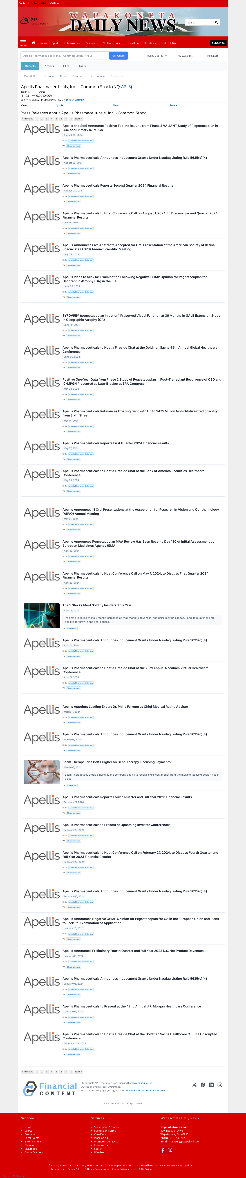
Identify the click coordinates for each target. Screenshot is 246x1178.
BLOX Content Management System (169, 1165)
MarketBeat (72, 628)
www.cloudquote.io (141, 1083)
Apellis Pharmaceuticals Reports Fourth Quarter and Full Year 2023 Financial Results (127, 797)
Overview (48, 76)
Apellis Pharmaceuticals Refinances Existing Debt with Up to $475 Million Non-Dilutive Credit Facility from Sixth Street (140, 413)
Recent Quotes (154, 55)
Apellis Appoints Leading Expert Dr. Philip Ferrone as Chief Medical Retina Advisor (125, 706)
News (63, 76)
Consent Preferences (15, 1176)
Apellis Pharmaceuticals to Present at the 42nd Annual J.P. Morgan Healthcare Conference (131, 1006)
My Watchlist (185, 55)
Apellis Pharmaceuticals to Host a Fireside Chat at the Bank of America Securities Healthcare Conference (133, 473)
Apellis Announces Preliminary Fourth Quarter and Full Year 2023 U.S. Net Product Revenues (133, 951)
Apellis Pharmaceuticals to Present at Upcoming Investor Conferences (116, 825)
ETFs (66, 66)
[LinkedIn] (211, 1089)
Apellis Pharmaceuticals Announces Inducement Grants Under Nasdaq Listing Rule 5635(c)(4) (134, 158)
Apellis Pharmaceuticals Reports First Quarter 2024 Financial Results (115, 443)
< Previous (27, 118)
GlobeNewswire (73, 146)
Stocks (49, 66)
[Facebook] (203, 1089)
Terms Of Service (155, 1090)
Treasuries (117, 76)
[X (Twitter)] (194, 1089)
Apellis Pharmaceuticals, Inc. (81, 141)
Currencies (78, 76)
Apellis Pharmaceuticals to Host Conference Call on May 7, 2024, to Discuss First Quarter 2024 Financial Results (135, 575)
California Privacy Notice (96, 1169)
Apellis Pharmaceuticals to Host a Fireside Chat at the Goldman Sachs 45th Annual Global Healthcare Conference (139, 350)
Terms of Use (58, 1169)
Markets (30, 66)
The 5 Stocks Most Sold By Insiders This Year (96, 605)
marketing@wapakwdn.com (185, 1141)
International (97, 76)
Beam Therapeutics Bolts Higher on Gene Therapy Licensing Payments (116, 762)
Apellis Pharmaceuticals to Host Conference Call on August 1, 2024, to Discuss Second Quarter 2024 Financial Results (140, 215)
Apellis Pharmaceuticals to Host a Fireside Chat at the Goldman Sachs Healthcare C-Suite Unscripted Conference (139, 1036)
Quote (60, 105)
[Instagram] (219, 1089)
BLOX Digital (144, 1169)
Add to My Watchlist (74, 99)
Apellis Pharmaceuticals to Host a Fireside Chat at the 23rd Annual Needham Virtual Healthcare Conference (135, 670)
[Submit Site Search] (216, 22)
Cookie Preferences (122, 1169)
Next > (78, 118)
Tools (82, 66)
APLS (126, 87)
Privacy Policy (133, 1090)
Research (175, 105)
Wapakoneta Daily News (80, 1165)
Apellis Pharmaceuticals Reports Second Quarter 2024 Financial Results (117, 185)
